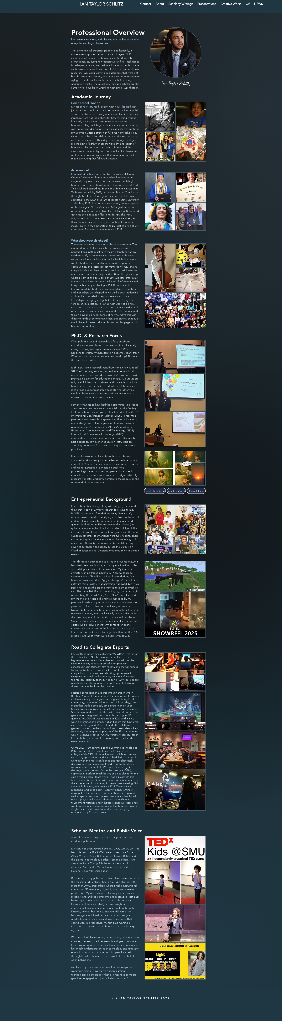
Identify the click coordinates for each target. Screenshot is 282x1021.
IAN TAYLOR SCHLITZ (101, 4)
